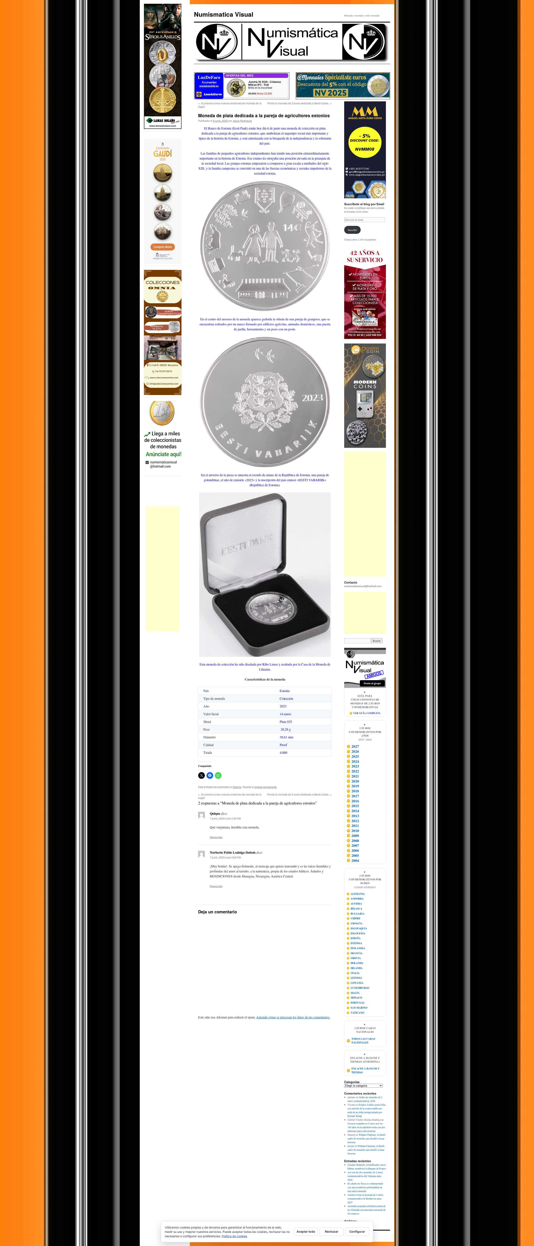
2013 (352, 815)
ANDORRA (355, 898)
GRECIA (353, 958)
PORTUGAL (355, 1002)
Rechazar (331, 1231)
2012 (352, 820)
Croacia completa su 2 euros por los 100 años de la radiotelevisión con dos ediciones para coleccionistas (366, 1127)
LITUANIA (355, 983)
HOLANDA (355, 963)
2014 (352, 810)
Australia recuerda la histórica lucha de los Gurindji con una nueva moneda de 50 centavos (366, 1209)
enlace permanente (265, 787)
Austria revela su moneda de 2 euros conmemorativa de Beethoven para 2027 (365, 1198)
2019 (352, 786)
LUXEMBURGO (357, 988)
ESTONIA (354, 943)
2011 (352, 825)
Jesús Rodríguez (242, 120)
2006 (352, 850)
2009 (352, 835)
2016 (352, 800)
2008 (352, 840)
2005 (352, 855)
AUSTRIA (354, 903)
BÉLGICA (354, 908)
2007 (352, 845)
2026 (352, 751)
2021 (352, 776)
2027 (352, 746)
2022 (352, 771)
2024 (352, 761)
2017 (352, 795)
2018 (352, 790)
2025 (352, 756)
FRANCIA (354, 953)
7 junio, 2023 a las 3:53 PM (225, 857)
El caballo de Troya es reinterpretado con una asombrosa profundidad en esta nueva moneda (365, 1187)
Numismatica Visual (223, 14)
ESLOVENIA (356, 933)
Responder (216, 837)
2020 (352, 781)
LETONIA (354, 978)
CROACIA (354, 923)
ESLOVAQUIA (356, 928)
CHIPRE (353, 918)
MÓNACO (354, 997)
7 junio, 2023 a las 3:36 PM (225, 818)
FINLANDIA (355, 948)
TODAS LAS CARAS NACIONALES (360, 1040)
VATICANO (355, 1012)
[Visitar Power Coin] (365, 396)
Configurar (357, 1231)
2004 (352, 860)
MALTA (353, 993)
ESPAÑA (353, 938)
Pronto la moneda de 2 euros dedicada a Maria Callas (299, 103)
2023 (352, 766)
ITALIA (353, 973)
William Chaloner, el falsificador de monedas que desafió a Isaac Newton (367, 1138)
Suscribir (352, 230)
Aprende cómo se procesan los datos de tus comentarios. (293, 1017)
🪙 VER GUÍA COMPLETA (365, 713)
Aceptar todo (306, 1231)
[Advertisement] (162, 569)
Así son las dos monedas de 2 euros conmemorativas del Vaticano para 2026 (365, 1175)
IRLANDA (354, 968)
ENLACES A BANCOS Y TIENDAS (363, 1070)
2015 (352, 805)
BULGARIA (355, 913)
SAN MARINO (357, 1007)
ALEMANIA (355, 894)
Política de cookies (234, 1236)
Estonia (237, 787)
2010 (352, 830)
